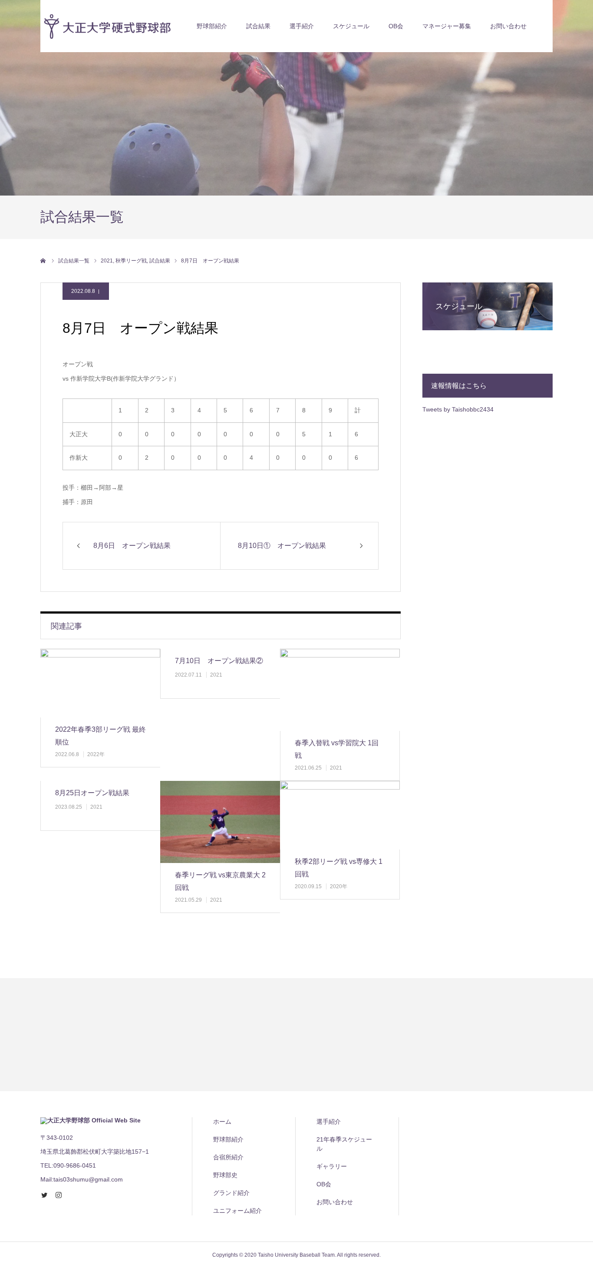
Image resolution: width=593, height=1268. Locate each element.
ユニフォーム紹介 (237, 1210)
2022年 (96, 754)
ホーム (222, 1121)
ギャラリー (331, 1166)
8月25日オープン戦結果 (92, 793)
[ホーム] (43, 261)
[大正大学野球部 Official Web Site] (105, 26)
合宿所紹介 (228, 1157)
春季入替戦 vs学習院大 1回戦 (337, 749)
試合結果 (258, 26)
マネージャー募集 (446, 26)
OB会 (396, 26)
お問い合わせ (508, 26)
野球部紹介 (212, 26)
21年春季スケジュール (344, 1144)
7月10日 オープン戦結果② (219, 660)
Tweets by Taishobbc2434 (458, 409)
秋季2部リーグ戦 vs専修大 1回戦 (338, 868)
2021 (216, 675)
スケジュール (351, 26)
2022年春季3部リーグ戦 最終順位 (100, 736)
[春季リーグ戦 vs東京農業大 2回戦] (220, 822)
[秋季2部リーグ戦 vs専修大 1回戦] (340, 815)
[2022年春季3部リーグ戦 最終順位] (100, 683)
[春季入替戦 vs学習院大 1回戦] (340, 690)
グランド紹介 (231, 1192)
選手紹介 (328, 1121)
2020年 (338, 886)
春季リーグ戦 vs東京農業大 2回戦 (220, 881)
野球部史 (225, 1175)
